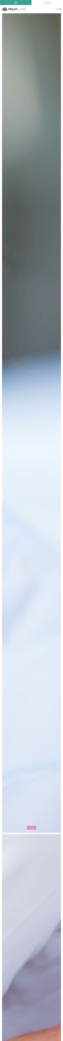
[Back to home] (14, 9)
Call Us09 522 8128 (47, 2)
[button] (58, 9)
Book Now (15, 2)
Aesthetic (31, 827)
